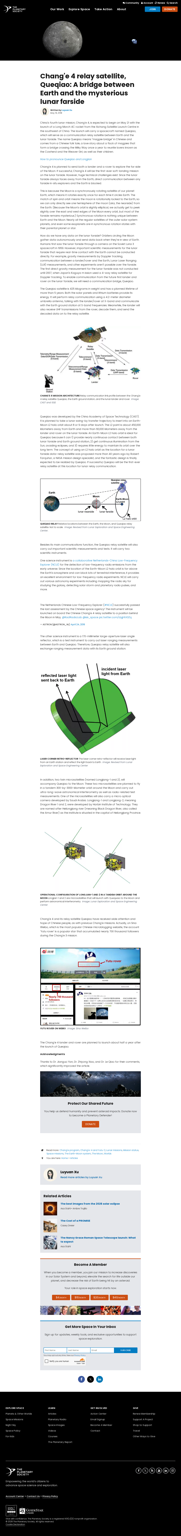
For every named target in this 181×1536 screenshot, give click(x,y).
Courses (53, 1436)
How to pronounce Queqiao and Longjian (66, 159)
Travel (136, 1430)
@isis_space (90, 617)
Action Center (98, 1413)
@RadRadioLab (72, 617)
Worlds (107, 1153)
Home (64, 1158)
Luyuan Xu (70, 1172)
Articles (74, 1158)
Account (148, 3)
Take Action (103, 9)
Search (173, 3)
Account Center (15, 1496)
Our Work (57, 9)
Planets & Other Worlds (19, 1413)
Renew (161, 3)
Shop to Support (142, 1425)
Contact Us (33, 1496)
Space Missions (14, 1419)
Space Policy (13, 1430)
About (121, 9)
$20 (99, 1297)
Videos (52, 1430)
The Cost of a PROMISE (75, 1220)
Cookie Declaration (15, 1524)
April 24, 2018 (78, 624)
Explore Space (79, 9)
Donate (169, 9)
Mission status (131, 1150)
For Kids (10, 1436)
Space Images (56, 1425)
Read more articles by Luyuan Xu (81, 1177)
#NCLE (108, 605)
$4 (61, 1297)
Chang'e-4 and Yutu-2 (92, 1150)
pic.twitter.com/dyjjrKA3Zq (115, 617)
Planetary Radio (57, 1419)
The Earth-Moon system (78, 1153)
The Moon (97, 1153)
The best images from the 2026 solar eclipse (90, 1203)
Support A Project (143, 1419)
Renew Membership (144, 1413)
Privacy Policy (80, 1355)
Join (152, 9)
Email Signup (97, 1419)
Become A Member (101, 1425)
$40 (119, 1297)
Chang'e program (69, 1150)
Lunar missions (114, 1150)
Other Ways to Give (144, 1436)
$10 (80, 1297)
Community (132, 3)
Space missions (55, 1153)
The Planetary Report (60, 1442)
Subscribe (125, 1350)
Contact (95, 1430)
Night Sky (11, 1425)
